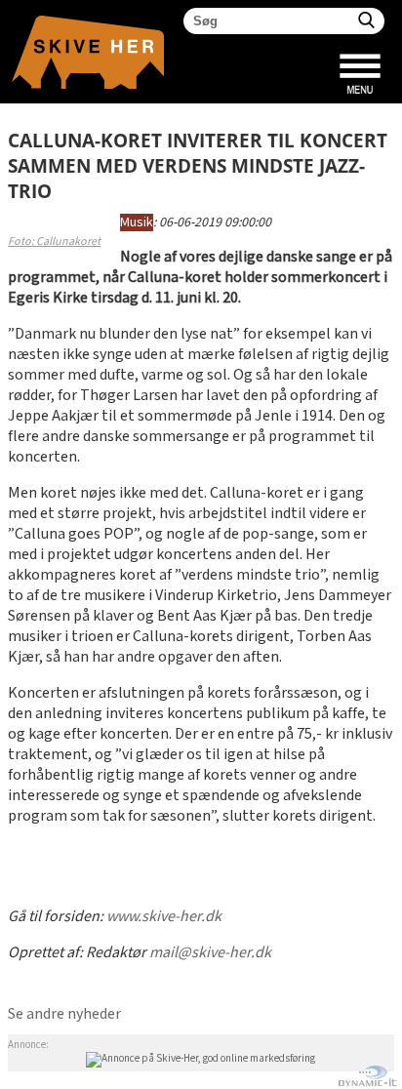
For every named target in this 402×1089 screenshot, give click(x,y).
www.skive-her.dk (163, 917)
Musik (136, 222)
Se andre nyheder (64, 1014)
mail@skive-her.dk (210, 953)
